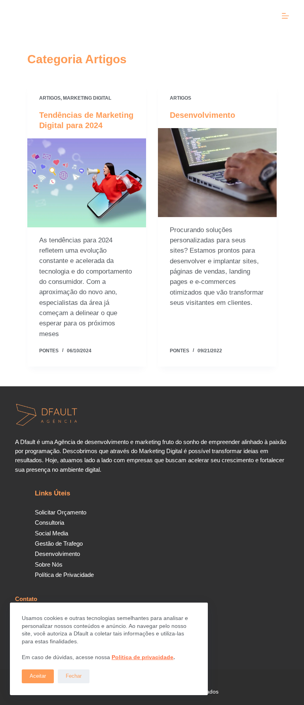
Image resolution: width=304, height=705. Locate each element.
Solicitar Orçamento (60, 512)
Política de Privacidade (64, 574)
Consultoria (49, 522)
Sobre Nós (49, 564)
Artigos (50, 98)
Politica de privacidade (142, 657)
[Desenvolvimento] (217, 172)
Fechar (74, 676)
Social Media (51, 533)
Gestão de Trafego (59, 543)
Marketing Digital (87, 98)
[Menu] (285, 15)
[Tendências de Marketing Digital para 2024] (86, 182)
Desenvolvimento (202, 115)
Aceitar (38, 676)
